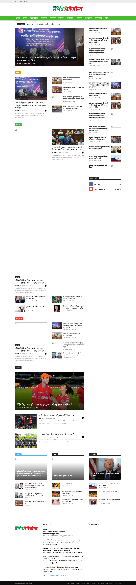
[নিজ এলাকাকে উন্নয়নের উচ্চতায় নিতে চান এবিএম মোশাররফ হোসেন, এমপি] (57, 308)
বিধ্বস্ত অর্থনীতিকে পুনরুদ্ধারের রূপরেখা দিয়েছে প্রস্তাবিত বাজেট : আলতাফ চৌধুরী (67, 148)
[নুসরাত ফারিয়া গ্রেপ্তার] (56, 486)
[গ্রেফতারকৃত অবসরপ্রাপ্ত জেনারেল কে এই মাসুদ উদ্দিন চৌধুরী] (57, 299)
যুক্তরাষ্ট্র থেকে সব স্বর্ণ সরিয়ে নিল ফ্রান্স (108, 491)
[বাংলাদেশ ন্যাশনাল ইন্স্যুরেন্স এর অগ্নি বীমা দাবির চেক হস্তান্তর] (116, 149)
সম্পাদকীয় (98, 18)
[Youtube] (119, 1)
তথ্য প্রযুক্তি (88, 18)
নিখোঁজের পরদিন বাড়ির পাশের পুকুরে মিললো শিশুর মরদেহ (42, 24)
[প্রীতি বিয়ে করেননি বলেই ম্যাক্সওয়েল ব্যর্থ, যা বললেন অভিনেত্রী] (49, 391)
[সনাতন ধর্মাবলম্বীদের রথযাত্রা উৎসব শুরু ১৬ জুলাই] (57, 89)
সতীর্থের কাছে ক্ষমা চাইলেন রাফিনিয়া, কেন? (57, 415)
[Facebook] (106, 1)
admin (19, 63)
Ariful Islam (29, 583)
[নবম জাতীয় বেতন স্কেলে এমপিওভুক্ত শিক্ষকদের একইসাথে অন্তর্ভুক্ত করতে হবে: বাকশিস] (49, 47)
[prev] (115, 24)
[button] (118, 18)
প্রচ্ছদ (18, 18)
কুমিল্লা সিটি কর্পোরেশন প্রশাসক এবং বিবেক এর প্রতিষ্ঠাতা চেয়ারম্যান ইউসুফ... (30, 281)
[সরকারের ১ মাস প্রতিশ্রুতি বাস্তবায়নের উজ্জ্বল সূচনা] (20, 308)
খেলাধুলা (79, 18)
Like (120, 184)
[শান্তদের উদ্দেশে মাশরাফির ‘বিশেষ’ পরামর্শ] (26, 440)
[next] (118, 24)
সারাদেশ (61, 18)
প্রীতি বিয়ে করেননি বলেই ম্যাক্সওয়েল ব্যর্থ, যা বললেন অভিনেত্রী (45, 404)
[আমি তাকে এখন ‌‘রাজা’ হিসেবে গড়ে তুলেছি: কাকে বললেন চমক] (56, 502)
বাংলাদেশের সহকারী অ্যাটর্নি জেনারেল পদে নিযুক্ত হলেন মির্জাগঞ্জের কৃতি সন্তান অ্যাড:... (97, 51)
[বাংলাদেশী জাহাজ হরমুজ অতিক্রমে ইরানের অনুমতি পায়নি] (116, 158)
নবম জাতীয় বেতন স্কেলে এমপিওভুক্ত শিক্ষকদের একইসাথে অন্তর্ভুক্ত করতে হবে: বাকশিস (31, 105)
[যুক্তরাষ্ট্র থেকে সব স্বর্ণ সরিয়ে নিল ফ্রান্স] (116, 239)
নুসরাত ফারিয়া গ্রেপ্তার (67, 484)
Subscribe (118, 189)
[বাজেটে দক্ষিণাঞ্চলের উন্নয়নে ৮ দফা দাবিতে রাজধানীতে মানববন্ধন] (57, 109)
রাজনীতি (44, 18)
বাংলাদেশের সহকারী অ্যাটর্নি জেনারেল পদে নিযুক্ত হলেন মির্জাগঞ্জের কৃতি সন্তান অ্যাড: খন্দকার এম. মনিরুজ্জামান (35, 485)
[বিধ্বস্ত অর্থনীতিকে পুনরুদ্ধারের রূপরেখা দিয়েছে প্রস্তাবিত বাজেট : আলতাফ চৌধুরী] (68, 137)
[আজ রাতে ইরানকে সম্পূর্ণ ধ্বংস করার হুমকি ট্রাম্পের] (93, 502)
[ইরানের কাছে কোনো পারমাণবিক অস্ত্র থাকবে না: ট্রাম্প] (20, 299)
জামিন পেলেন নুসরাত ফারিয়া (63, 476)
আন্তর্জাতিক (34, 18)
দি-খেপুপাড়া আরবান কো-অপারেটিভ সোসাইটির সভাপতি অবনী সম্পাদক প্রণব (99, 61)
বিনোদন (53, 18)
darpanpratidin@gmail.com (59, 575)
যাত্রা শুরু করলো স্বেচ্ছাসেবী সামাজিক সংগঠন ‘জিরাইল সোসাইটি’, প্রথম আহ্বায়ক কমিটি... (99, 40)
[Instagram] (109, 1)
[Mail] (113, 1)
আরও (107, 18)
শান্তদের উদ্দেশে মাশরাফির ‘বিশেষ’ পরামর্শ (56, 434)
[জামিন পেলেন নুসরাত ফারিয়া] (68, 469)
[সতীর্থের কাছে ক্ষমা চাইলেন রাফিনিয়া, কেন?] (26, 421)
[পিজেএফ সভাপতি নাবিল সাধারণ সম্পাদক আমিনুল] (116, 31)
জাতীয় (25, 18)
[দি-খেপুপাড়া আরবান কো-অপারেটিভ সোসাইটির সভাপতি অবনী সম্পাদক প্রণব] (116, 62)
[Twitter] (116, 1)
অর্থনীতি (70, 18)
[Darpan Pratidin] (68, 9)
